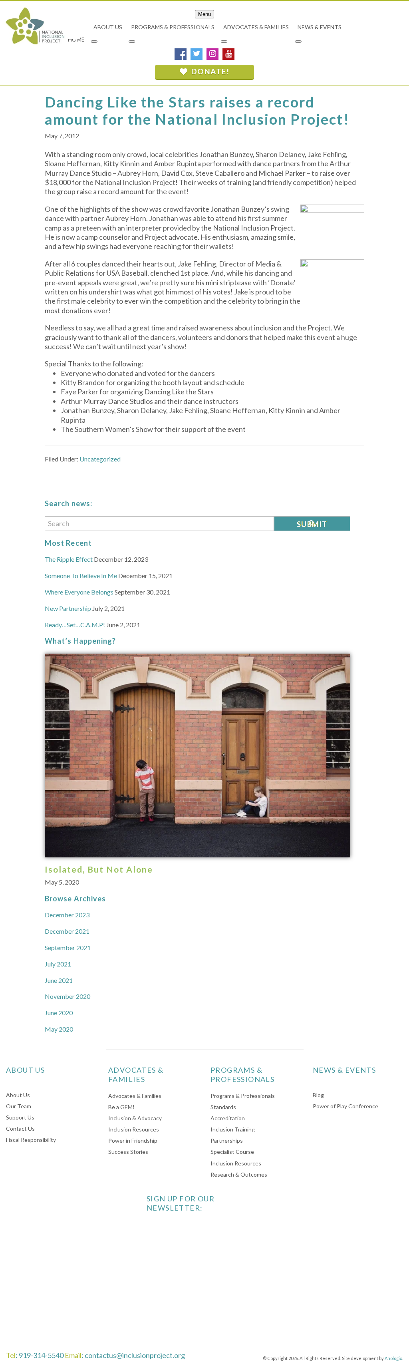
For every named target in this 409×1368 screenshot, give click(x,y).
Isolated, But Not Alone (99, 869)
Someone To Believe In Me (81, 575)
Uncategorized (100, 459)
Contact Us (20, 1128)
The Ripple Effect (69, 559)
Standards (223, 1107)
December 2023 (67, 915)
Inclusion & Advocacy (135, 1118)
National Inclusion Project (34, 26)
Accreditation (227, 1118)
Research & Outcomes (238, 1174)
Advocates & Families (134, 1095)
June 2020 (59, 1012)
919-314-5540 (41, 1355)
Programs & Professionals (242, 1095)
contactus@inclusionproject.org (135, 1355)
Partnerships (226, 1140)
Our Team (18, 1106)
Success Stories (128, 1151)
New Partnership (68, 608)
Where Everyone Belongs (79, 592)
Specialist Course (232, 1151)
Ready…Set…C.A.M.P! (75, 624)
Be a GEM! (121, 1107)
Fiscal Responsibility (31, 1139)
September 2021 (68, 947)
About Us (18, 1095)
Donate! (209, 71)
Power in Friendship (132, 1140)
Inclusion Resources (133, 1129)
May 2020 (59, 1029)
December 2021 (67, 931)
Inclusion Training (232, 1129)
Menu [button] (204, 14)
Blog (318, 1095)
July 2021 (58, 964)
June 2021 (59, 980)
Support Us (20, 1117)
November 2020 (67, 996)
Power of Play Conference (345, 1106)
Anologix (393, 1358)
